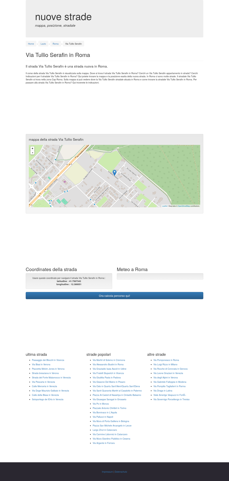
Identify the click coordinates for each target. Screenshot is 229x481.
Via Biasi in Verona (41, 364)
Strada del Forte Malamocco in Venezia (51, 377)
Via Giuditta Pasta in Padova (107, 377)
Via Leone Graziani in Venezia (168, 373)
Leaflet (164, 206)
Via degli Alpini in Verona (165, 377)
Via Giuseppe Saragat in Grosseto (109, 399)
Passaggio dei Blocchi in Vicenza (48, 360)
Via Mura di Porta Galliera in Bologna (111, 421)
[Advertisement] (114, 109)
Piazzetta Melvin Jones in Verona (48, 368)
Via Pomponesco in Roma (166, 360)
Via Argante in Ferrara (104, 443)
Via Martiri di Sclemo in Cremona (109, 360)
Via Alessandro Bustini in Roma (108, 364)
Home (31, 43)
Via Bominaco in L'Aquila (105, 412)
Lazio (43, 43)
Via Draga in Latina (162, 390)
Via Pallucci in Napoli (103, 416)
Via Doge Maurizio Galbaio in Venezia (50, 390)
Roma (56, 43)
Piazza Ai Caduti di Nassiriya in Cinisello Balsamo (117, 394)
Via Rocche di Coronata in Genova (170, 368)
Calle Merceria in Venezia (44, 386)
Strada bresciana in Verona (45, 373)
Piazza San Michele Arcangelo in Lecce (112, 425)
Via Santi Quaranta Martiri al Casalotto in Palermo (117, 390)
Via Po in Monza (101, 403)
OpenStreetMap (184, 206)
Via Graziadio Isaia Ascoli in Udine (109, 368)
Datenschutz (121, 471)
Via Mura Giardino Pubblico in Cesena (111, 438)
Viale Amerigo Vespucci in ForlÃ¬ (169, 394)
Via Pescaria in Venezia (43, 381)
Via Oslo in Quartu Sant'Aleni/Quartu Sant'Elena (116, 386)
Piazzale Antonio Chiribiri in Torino (109, 408)
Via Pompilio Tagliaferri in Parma (169, 386)
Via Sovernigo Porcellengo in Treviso (171, 399)
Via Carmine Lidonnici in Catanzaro (110, 434)
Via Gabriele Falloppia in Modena (169, 381)
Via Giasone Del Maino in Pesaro (109, 381)
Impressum (107, 471)
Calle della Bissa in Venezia (45, 394)
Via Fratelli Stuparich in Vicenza (108, 373)
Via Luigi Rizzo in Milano (165, 364)
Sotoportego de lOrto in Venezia (47, 399)
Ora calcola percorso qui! (114, 296)
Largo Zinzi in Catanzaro (105, 429)
